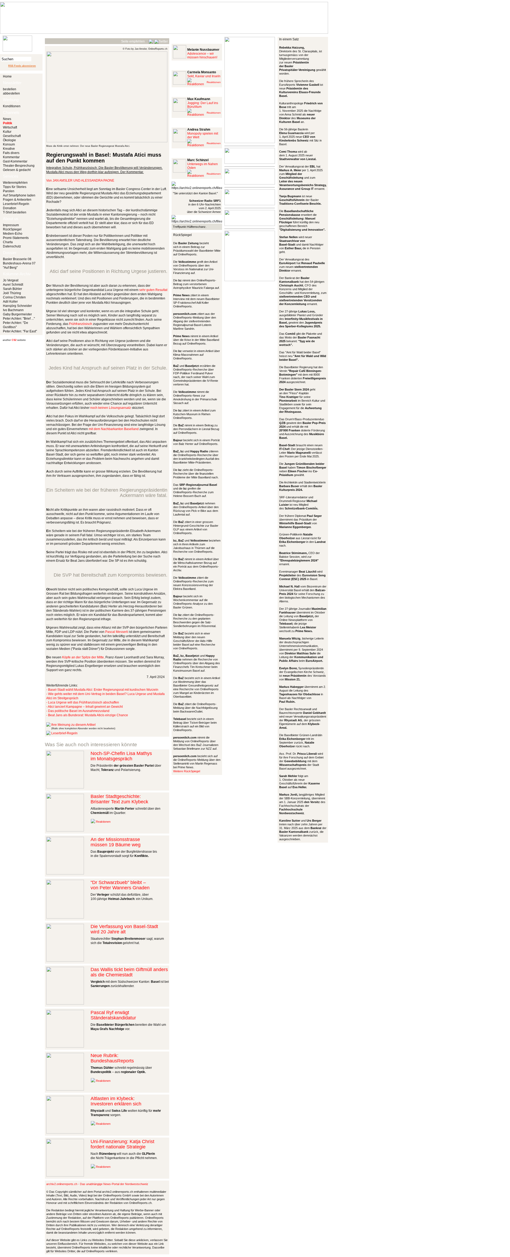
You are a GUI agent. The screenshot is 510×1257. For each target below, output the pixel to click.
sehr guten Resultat (153, 290)
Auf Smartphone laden (19, 195)
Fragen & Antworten (17, 199)
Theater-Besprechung (19, 166)
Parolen (8, 191)
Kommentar (11, 157)
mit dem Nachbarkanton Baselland (114, 429)
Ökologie (9, 140)
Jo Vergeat (10, 280)
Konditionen (11, 106)
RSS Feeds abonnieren (22, 66)
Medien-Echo (12, 233)
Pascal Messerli (116, 632)
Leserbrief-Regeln (16, 204)
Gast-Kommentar (15, 161)
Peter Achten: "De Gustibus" (15, 325)
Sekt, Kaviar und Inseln (203, 76)
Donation (9, 208)
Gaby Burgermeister (17, 314)
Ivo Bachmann (13, 310)
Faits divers (11, 153)
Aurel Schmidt (13, 284)
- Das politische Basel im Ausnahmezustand (77, 711)
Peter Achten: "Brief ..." (19, 318)
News (7, 119)
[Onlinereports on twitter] (161, 40)
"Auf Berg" (10, 267)
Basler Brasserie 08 (17, 259)
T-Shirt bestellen (14, 212)
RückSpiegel (12, 229)
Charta (8, 242)
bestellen (9, 89)
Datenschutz (12, 246)
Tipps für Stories (14, 187)
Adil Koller (10, 301)
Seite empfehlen (133, 41)
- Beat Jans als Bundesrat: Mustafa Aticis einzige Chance (87, 715)
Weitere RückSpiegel (186, 771)
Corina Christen (14, 297)
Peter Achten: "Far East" (20, 331)
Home (7, 76)
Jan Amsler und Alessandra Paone (83, 180)
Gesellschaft (12, 136)
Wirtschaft (10, 127)
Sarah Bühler (12, 289)
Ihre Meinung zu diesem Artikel (73, 725)
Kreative (9, 149)
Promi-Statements (16, 238)
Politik (7, 123)
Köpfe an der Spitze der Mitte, (83, 657)
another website (14, 340)
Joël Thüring (12, 293)
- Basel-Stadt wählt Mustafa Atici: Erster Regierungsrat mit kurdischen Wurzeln (102, 690)
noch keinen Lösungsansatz (110, 408)
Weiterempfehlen (15, 183)
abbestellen (11, 93)
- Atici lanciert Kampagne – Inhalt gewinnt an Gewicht (84, 707)
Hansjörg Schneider (17, 306)
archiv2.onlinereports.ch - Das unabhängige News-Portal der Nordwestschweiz (97, 1184)
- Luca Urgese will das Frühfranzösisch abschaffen (82, 702)
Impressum (11, 225)
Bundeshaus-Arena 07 (19, 263)
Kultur (7, 132)
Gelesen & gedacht (17, 170)
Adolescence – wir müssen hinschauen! (202, 55)
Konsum (9, 144)
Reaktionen (103, 821)
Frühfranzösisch (80, 324)
